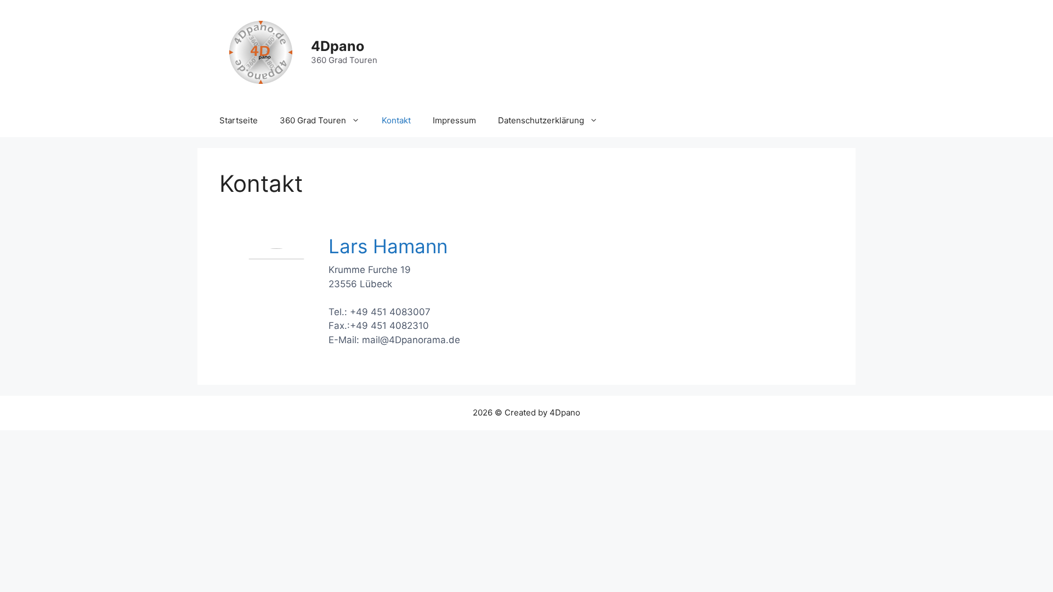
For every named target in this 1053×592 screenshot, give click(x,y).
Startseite (238, 120)
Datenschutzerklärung (541, 120)
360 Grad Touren (313, 120)
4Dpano (337, 46)
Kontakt (396, 120)
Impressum (454, 120)
